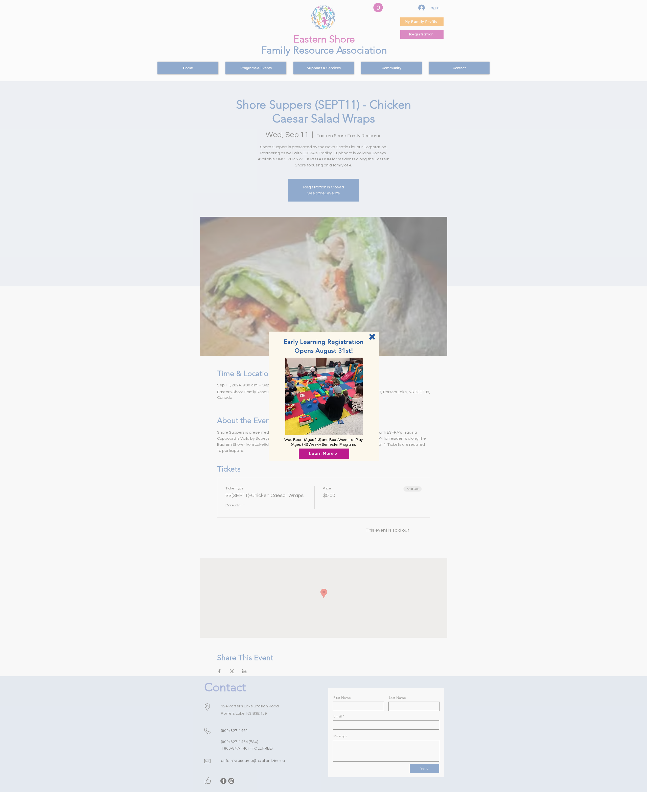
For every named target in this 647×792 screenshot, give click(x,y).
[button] (372, 337)
